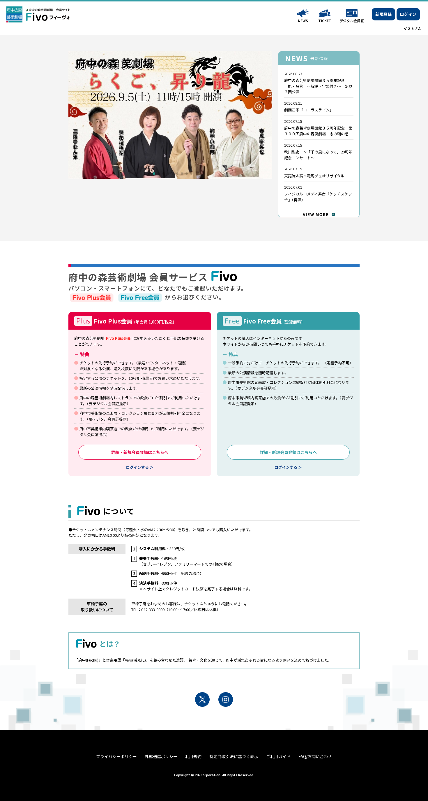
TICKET (324, 20)
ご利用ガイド (278, 756)
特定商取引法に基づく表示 (233, 756)
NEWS (303, 20)
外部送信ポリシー (161, 756)
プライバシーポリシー (116, 756)
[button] (149, 173)
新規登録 (383, 14)
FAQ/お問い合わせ (315, 756)
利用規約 (193, 756)
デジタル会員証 (351, 20)
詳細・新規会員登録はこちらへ (139, 452)
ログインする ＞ (139, 467)
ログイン (408, 14)
